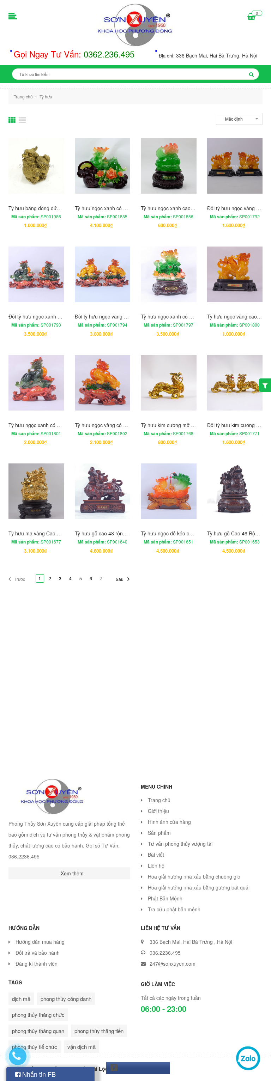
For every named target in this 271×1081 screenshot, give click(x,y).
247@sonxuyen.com (172, 963)
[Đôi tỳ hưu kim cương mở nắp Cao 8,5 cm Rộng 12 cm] (235, 383)
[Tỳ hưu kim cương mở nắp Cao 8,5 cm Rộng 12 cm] (169, 383)
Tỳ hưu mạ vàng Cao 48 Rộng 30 (45, 533)
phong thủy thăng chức (38, 1014)
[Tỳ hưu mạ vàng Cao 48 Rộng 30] (36, 491)
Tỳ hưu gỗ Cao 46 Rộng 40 (237, 533)
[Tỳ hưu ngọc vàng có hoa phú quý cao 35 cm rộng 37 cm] (103, 383)
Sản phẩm (159, 832)
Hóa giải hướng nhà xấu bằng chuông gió (194, 876)
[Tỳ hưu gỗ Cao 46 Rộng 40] (235, 491)
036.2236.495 (165, 952)
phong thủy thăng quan (38, 1030)
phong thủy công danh (66, 998)
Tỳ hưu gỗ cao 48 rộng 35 (104, 533)
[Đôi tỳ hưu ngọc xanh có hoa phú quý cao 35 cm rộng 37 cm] (36, 274)
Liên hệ (156, 865)
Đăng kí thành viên (37, 963)
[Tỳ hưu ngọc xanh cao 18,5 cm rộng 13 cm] (169, 166)
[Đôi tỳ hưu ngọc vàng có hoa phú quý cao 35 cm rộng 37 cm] (103, 274)
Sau (120, 579)
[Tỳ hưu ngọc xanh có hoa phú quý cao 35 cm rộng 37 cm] (36, 383)
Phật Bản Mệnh (165, 898)
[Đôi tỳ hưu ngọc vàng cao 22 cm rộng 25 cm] (235, 166)
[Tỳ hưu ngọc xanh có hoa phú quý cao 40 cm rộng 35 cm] (169, 274)
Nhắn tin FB (38, 1074)
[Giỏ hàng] (251, 17)
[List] (22, 120)
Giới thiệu (158, 810)
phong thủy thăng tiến (99, 1030)
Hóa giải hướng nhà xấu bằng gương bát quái (198, 887)
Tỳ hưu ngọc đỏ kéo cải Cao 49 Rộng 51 (186, 533)
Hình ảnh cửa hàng (169, 821)
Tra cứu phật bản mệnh (174, 909)
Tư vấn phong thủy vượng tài (180, 843)
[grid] (12, 120)
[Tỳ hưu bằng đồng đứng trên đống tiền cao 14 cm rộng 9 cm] (36, 166)
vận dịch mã (81, 1046)
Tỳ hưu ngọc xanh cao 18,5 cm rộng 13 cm (189, 208)
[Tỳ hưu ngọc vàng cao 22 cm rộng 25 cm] (235, 274)
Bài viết (156, 854)
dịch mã (21, 998)
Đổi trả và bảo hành (38, 952)
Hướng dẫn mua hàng (40, 941)
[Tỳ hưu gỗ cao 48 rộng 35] (103, 491)
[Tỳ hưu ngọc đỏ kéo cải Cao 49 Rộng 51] (169, 491)
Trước (19, 579)
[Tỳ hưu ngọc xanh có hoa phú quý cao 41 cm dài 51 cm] (103, 166)
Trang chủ (159, 799)
